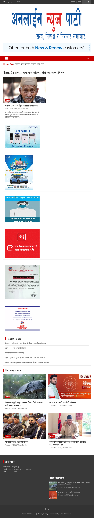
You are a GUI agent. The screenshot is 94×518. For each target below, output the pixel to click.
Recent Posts (57, 477)
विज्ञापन (73, 2)
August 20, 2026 (11, 408)
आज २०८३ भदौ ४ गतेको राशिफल (15, 348)
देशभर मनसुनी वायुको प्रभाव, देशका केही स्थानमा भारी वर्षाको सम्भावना (26, 343)
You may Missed (13, 370)
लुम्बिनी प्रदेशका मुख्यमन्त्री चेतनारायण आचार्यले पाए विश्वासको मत (25, 358)
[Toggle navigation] (6, 58)
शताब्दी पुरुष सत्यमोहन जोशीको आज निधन (21, 105)
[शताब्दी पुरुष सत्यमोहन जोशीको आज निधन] (24, 90)
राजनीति (8, 436)
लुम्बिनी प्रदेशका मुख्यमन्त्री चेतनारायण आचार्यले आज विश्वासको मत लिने (27, 362)
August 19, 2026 (11, 445)
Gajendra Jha (23, 109)
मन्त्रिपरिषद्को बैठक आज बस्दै (14, 353)
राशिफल (52, 397)
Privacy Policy (43, 514)
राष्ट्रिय (8, 100)
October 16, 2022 (11, 109)
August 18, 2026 (55, 448)
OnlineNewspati (65, 514)
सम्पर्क (79, 2)
